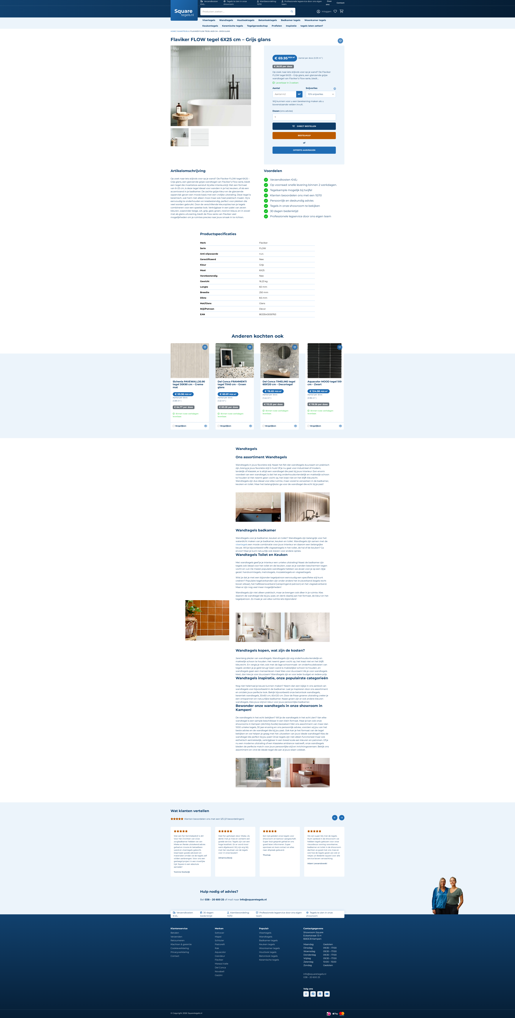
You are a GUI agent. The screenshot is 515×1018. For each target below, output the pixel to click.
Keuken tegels (267, 944)
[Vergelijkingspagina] (205, 426)
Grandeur (220, 956)
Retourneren (178, 940)
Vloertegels (208, 20)
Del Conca (220, 967)
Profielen (277, 26)
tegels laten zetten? (312, 26)
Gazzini (218, 975)
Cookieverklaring (180, 948)
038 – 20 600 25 (311, 977)
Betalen (175, 933)
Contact (340, 3)
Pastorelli (220, 944)
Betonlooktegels (267, 20)
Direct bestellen (306, 126)
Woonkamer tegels (315, 20)
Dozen (276, 111)
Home (173, 31)
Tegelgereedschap (257, 26)
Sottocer (219, 933)
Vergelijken (179, 426)
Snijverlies (311, 88)
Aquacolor (220, 952)
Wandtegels (226, 20)
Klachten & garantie (181, 944)
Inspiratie (291, 26)
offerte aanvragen (304, 150)
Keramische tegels (232, 26)
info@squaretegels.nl (253, 899)
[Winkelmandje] (342, 11)
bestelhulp (304, 135)
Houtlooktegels (245, 20)
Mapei (218, 936)
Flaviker (219, 960)
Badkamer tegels (290, 20)
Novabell (219, 971)
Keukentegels (210, 26)
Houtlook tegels (267, 952)
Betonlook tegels (268, 956)
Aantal (276, 88)
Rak (217, 948)
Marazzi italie (221, 963)
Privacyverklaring (180, 952)
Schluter (219, 940)
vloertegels (242, 544)
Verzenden (176, 936)
